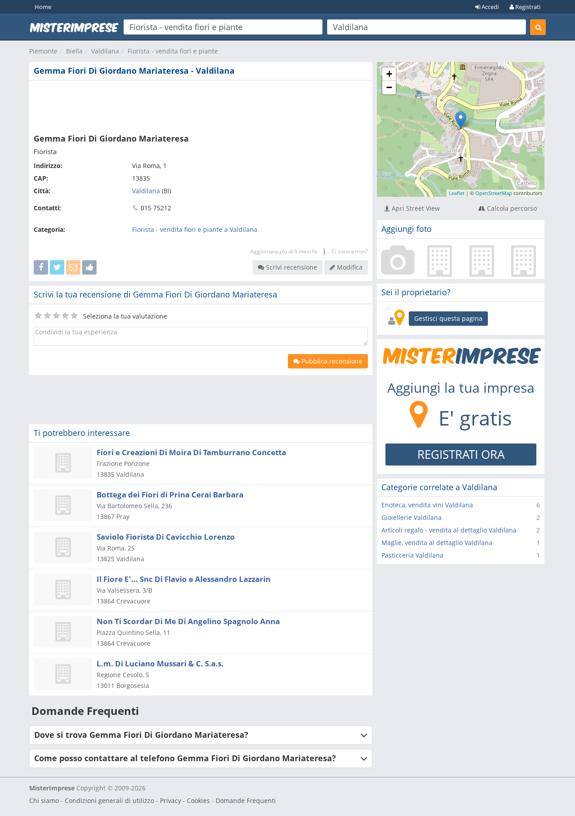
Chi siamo (44, 800)
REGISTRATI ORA (460, 454)
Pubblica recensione (331, 361)
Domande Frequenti (246, 800)
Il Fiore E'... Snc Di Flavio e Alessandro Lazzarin (183, 579)
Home (43, 7)
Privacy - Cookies (185, 800)
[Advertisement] (200, 105)
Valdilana (105, 51)
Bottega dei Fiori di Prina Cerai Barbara (170, 494)
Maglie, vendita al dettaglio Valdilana (436, 542)
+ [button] (389, 74)
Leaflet (456, 193)
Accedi (489, 7)
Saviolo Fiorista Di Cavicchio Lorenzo (166, 537)
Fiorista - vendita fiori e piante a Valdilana (194, 229)
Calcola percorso (511, 208)
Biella (74, 51)
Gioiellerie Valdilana (411, 517)
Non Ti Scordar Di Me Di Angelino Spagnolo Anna (188, 621)
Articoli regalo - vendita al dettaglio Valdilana (449, 530)
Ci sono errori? (350, 251)
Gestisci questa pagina (448, 318)
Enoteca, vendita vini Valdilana (427, 505)
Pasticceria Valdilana (412, 555)
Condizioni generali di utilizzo (109, 800)
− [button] (389, 87)
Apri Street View (415, 208)
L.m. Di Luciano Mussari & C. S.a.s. (160, 663)
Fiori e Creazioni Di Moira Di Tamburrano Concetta (191, 452)
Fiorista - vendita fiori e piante (173, 51)
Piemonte (43, 51)
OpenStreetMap (493, 193)
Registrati (527, 7)
